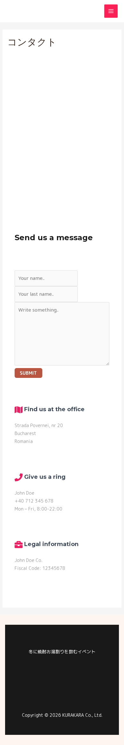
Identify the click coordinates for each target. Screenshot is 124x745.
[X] (81, 690)
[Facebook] (62, 690)
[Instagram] (43, 690)
